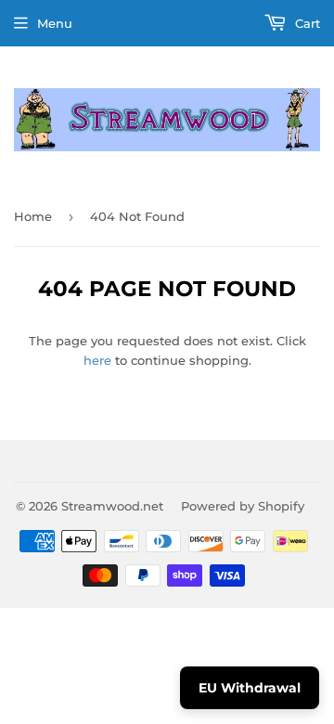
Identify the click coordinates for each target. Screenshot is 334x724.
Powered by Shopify (242, 505)
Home (33, 216)
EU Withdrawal (250, 687)
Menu (54, 23)
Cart (305, 23)
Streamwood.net (112, 505)
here (97, 360)
